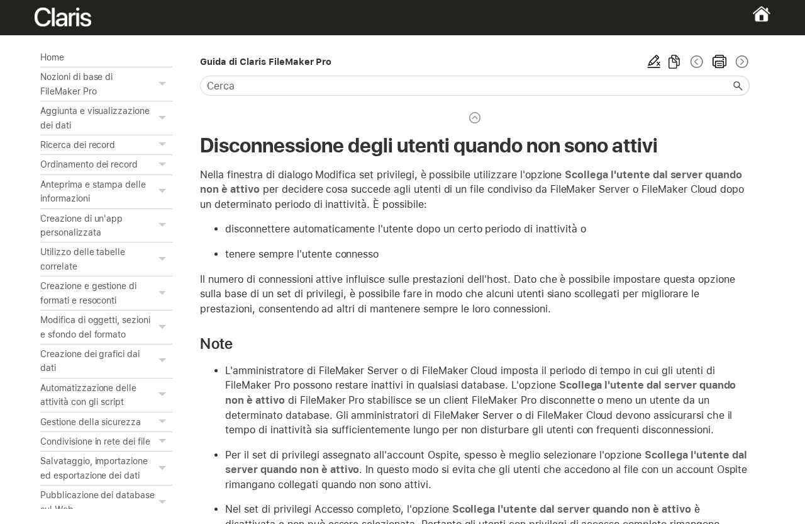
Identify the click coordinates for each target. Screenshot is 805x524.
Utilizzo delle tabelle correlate (82, 259)
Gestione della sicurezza (90, 422)
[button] (163, 84)
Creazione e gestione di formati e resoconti (88, 293)
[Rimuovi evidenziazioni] (654, 61)
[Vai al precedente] (697, 61)
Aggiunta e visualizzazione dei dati (95, 118)
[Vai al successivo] (741, 61)
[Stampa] (719, 61)
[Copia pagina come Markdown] (674, 61)
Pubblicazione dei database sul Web (97, 502)
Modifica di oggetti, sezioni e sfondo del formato (95, 327)
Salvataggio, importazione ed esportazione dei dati (94, 468)
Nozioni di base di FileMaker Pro (76, 84)
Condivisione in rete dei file (95, 441)
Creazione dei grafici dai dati (90, 361)
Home (52, 57)
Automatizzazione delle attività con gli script (88, 395)
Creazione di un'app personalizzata (81, 225)
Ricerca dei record (77, 145)
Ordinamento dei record (89, 164)
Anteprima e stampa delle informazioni (93, 191)
